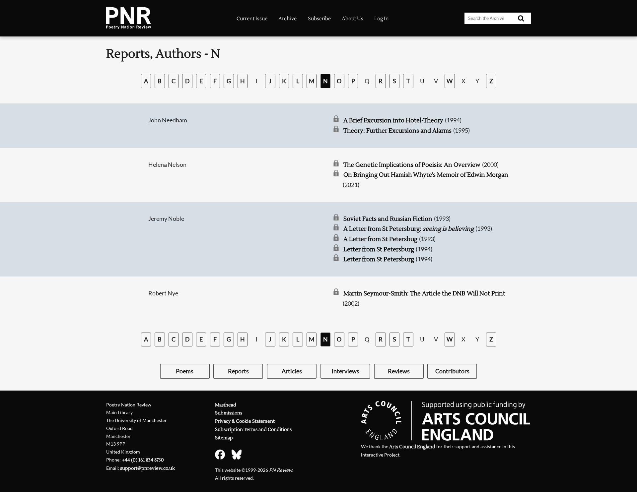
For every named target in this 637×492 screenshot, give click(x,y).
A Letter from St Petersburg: (408, 229)
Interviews (345, 371)
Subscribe (319, 18)
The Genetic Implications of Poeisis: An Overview (411, 165)
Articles (292, 371)
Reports (238, 371)
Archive (287, 18)
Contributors (452, 371)
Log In (381, 18)
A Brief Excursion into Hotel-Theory (393, 120)
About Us (352, 18)
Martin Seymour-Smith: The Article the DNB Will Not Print (424, 293)
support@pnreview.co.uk (147, 468)
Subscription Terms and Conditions (253, 429)
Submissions (228, 413)
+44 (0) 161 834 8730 (143, 460)
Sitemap (224, 438)
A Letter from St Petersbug (380, 239)
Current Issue (252, 18)
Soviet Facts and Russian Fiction (387, 219)
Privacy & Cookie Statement (245, 421)
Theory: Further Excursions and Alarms (397, 131)
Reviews (399, 371)
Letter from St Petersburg (378, 249)
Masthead (225, 405)
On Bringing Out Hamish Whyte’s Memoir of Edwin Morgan (425, 175)
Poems (184, 371)
